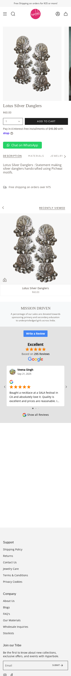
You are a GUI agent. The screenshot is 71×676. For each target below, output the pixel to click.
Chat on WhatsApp (24, 145)
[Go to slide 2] (35, 408)
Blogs (6, 607)
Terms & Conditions (15, 575)
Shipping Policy (12, 549)
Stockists (8, 633)
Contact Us (10, 562)
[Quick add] (4, 279)
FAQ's (6, 614)
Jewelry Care (11, 569)
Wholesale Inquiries (15, 627)
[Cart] (66, 14)
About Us (9, 601)
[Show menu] (5, 14)
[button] (13, 14)
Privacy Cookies (12, 581)
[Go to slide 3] (38, 408)
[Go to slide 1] (33, 408)
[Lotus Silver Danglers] (35, 249)
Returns (8, 556)
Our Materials (12, 620)
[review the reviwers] (11, 381)
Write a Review (35, 333)
